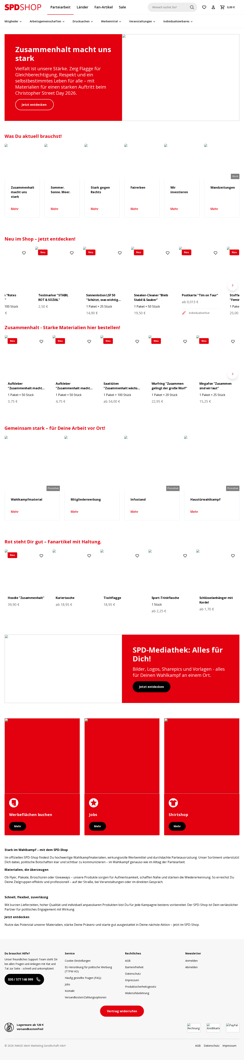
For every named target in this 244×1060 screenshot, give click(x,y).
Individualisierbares (176, 21)
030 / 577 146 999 (20, 979)
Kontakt (70, 991)
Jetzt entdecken (34, 105)
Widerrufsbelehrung (137, 993)
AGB (128, 960)
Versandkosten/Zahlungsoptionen (85, 997)
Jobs (67, 984)
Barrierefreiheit (134, 967)
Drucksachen (81, 21)
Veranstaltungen (140, 21)
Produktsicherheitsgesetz (140, 986)
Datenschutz (133, 973)
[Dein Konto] (213, 7)
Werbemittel (109, 21)
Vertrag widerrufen (122, 1011)
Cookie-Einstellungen (78, 960)
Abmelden (191, 967)
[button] (23, 7)
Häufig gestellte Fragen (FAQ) (83, 978)
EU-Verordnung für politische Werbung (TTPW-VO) (88, 969)
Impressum (132, 980)
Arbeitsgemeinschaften (45, 21)
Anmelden (191, 960)
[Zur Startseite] (23, 7)
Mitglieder (11, 21)
